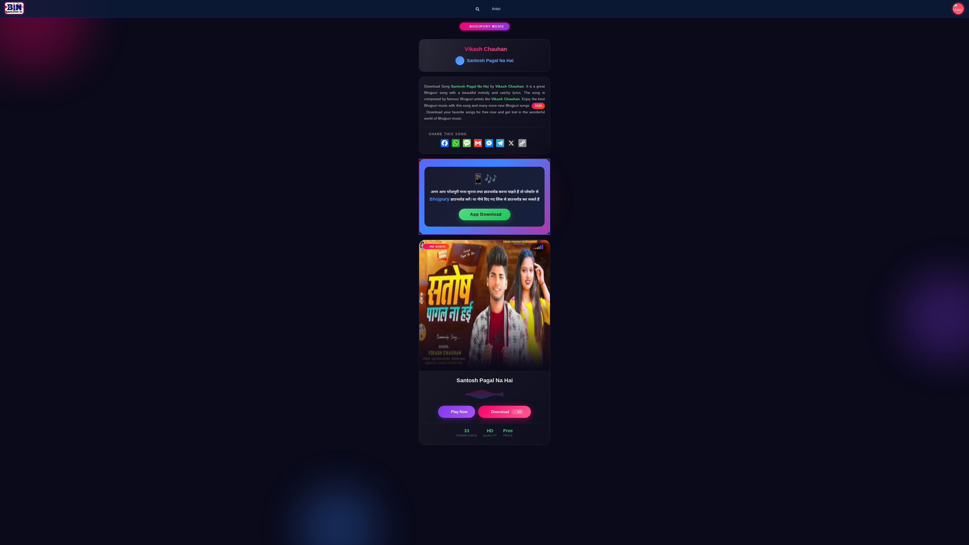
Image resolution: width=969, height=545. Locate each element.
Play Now (459, 412)
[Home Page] (14, 9)
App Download (486, 214)
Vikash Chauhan (486, 49)
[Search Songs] (477, 9)
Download (506, 412)
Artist (496, 9)
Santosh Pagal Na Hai (490, 60)
